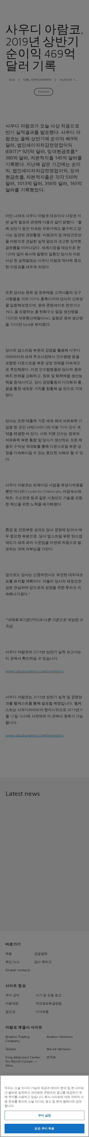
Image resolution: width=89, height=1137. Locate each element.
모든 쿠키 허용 (44, 1128)
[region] (44, 1106)
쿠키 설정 (44, 1115)
